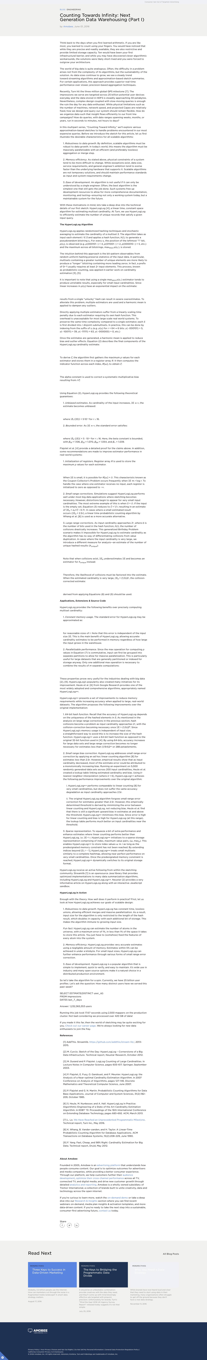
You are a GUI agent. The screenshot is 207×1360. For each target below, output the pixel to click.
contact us (105, 1210)
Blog (63, 9)
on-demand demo (117, 1197)
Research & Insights (86, 1201)
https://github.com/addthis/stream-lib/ (111, 1042)
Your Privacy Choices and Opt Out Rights (57, 1349)
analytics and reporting (83, 1184)
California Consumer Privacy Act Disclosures (45, 1352)
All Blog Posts (171, 1254)
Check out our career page (80, 1025)
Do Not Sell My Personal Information (89, 1349)
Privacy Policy (33, 1349)
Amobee (68, 26)
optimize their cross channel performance (100, 1178)
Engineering (74, 9)
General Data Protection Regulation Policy (122, 1349)
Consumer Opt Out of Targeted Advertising (162, 2)
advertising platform (108, 1165)
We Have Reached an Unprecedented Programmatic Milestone (109, 1119)
